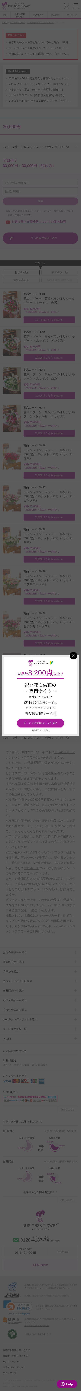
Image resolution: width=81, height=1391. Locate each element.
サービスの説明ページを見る (40, 723)
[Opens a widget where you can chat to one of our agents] (67, 1384)
